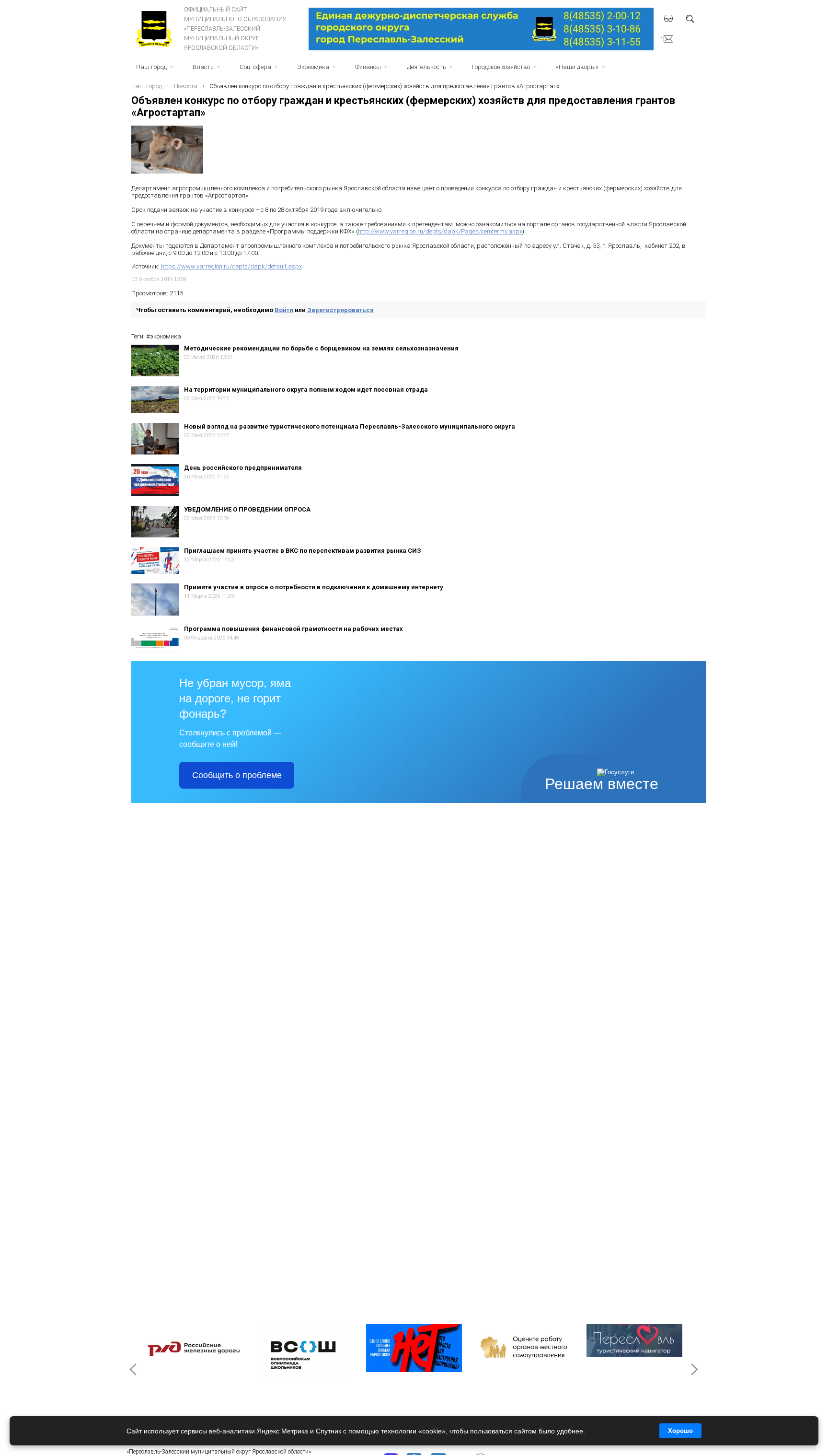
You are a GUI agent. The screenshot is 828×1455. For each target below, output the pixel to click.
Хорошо (680, 1430)
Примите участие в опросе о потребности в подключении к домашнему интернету (313, 587)
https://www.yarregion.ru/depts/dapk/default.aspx (231, 266)
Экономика (317, 69)
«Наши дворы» (581, 69)
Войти (284, 310)
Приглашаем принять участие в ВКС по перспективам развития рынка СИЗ (302, 550)
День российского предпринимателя (243, 467)
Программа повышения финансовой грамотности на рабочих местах (293, 628)
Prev (134, 1369)
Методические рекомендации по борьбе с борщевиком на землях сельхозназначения (321, 348)
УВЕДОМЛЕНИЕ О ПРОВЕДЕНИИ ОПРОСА (247, 509)
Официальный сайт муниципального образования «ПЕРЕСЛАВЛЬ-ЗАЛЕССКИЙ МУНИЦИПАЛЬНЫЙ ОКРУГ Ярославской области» (235, 28)
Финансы (372, 69)
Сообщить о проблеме (237, 775)
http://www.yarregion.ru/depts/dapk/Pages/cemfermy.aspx (440, 231)
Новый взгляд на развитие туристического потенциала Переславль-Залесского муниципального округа (349, 426)
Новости (185, 86)
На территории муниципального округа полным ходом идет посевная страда (306, 389)
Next (694, 1369)
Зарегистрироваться (340, 310)
